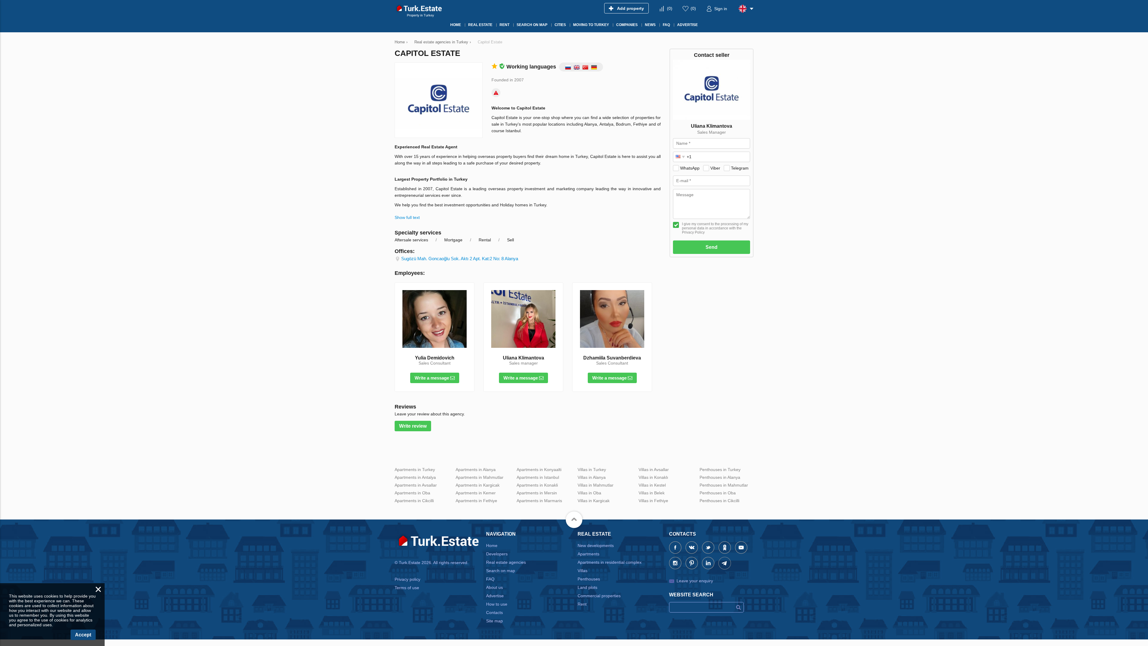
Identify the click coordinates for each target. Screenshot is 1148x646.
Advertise (495, 595)
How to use (496, 604)
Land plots (587, 587)
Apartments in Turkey (415, 469)
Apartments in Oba (412, 492)
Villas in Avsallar (654, 469)
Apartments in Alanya (476, 469)
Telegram (740, 168)
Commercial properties (599, 595)
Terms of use (407, 587)
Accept (83, 634)
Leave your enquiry (695, 580)
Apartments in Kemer (476, 492)
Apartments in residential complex (610, 562)
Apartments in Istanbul (538, 477)
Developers (497, 553)
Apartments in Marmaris (539, 500)
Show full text (407, 217)
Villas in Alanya (592, 477)
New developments (596, 545)
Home (491, 545)
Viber (715, 168)
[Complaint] (495, 92)
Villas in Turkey (592, 469)
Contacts (494, 612)
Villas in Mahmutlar (595, 485)
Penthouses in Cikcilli (719, 500)
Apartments (588, 553)
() (669, 8)
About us (494, 587)
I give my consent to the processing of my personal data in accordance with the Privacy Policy (715, 228)
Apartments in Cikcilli (414, 500)
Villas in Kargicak (594, 500)
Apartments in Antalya (415, 477)
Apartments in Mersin (537, 492)
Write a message (432, 377)
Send (712, 247)
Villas (582, 570)
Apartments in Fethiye (476, 500)
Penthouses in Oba (718, 492)
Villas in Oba (589, 492)
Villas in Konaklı (653, 477)
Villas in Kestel (652, 485)
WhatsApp (690, 168)
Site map (494, 620)
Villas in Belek (652, 492)
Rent (582, 604)
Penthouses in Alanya (720, 477)
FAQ (490, 579)
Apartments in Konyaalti (539, 469)
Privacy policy (407, 579)
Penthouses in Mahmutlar (724, 485)
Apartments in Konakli (537, 485)
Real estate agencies (506, 562)
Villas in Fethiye (653, 500)
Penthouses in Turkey (720, 469)
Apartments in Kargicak (478, 485)
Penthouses (589, 579)
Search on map (500, 570)
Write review (413, 426)
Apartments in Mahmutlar (479, 477)
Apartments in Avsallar (416, 485)
